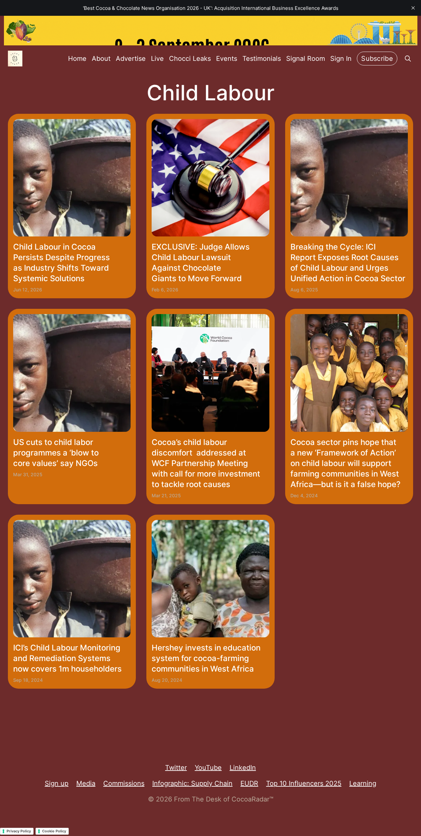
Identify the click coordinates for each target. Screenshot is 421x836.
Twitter (176, 768)
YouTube (208, 768)
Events (226, 58)
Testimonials (261, 58)
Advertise (131, 58)
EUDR (249, 783)
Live (157, 58)
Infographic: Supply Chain (192, 783)
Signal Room (305, 58)
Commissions (123, 783)
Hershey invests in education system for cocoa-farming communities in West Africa (206, 658)
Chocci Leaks (190, 58)
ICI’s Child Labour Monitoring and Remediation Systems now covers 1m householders (67, 658)
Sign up (56, 783)
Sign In (341, 58)
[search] (408, 58)
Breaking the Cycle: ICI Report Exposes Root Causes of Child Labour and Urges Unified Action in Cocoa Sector (347, 262)
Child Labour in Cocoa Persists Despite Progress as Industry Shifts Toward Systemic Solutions (61, 262)
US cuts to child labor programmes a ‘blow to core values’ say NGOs (56, 452)
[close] (413, 8)
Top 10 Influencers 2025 (303, 783)
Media (85, 783)
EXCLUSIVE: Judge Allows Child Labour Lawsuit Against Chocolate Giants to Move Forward (201, 262)
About (101, 58)
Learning (362, 783)
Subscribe (377, 58)
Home (77, 58)
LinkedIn (243, 768)
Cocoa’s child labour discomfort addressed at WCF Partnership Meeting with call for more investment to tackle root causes (206, 463)
